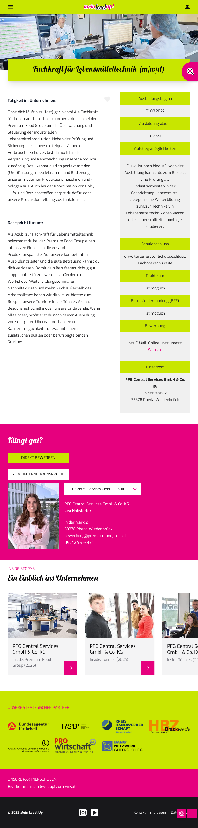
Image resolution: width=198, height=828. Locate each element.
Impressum (158, 812)
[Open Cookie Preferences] (181, 813)
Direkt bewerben (38, 457)
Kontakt (140, 812)
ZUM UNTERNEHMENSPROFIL (38, 474)
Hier (11, 786)
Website (155, 349)
